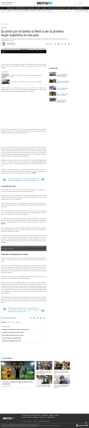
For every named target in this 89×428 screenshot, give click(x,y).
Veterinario (49, 10)
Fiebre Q (44, 10)
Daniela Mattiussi (11, 43)
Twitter (24, 421)
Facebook (22, 421)
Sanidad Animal (30, 8)
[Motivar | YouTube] (86, 10)
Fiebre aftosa (16, 10)
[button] (80, 3)
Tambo (3, 66)
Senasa (21, 10)
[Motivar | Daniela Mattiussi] (4, 45)
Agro (73, 8)
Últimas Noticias (10, 8)
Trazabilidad (26, 10)
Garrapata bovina (32, 10)
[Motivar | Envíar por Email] (65, 44)
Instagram (27, 421)
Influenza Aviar (39, 10)
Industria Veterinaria (21, 8)
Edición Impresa (79, 8)
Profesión (44, 8)
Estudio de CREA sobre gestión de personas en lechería (13, 335)
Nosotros (35, 421)
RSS (48, 421)
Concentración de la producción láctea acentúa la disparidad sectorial (15, 329)
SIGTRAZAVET (10, 10)
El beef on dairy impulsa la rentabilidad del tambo (11, 338)
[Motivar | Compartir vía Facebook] (55, 44)
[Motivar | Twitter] (82, 10)
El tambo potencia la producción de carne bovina (11, 340)
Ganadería (38, 8)
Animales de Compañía (53, 8)
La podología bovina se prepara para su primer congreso (13, 332)
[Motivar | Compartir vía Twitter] (59, 44)
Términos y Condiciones (42, 421)
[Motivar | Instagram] (84, 10)
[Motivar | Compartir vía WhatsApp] (62, 44)
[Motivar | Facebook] (80, 10)
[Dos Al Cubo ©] (82, 426)
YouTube (30, 421)
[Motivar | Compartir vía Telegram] (69, 44)
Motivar (2, 24)
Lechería (69, 8)
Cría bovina (17, 322)
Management (62, 8)
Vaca (13, 322)
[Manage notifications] (86, 423)
